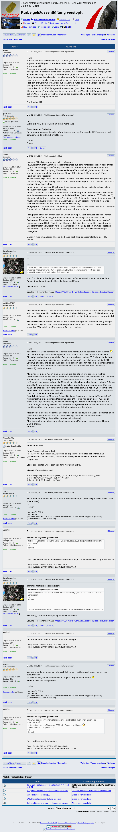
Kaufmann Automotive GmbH (48, 823)
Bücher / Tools (41, 23)
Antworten (21, 35)
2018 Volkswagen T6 (11, 286)
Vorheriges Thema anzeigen (93, 35)
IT (71, 27)
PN (35, 107)
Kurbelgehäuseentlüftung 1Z (38, 795)
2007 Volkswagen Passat (12, 137)
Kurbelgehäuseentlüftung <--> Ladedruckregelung (48, 803)
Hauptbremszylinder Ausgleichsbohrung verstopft (47, 791)
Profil (29, 107)
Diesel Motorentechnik (12, 39)
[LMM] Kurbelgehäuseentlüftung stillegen (44, 799)
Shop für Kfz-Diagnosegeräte (86, 823)
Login (56, 27)
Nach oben (7, 107)
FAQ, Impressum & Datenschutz (63, 23)
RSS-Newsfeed (29, 27)
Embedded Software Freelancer (67, 823)
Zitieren (111, 52)
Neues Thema (9, 35)
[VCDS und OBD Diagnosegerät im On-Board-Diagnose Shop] (11, 19)
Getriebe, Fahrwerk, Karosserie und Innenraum (91, 791)
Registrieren (45, 27)
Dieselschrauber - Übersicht (53, 35)
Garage (27, 23)
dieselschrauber (9, 330)
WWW (42, 296)
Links (77, 19)
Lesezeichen (64, 19)
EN (67, 27)
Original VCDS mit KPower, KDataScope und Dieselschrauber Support (84, 292)
